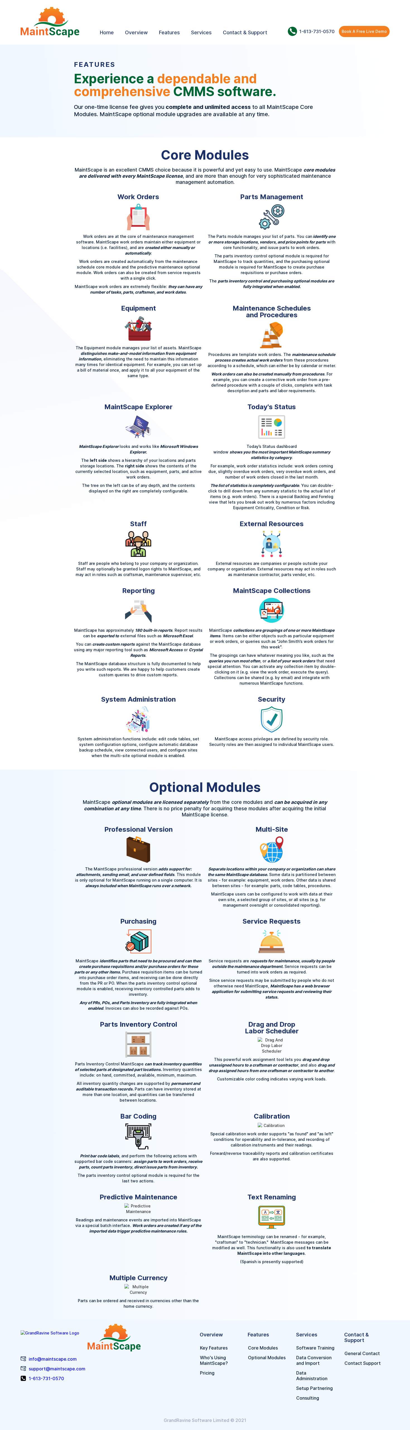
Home (107, 32)
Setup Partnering (314, 1388)
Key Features (214, 1348)
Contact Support (362, 1363)
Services (201, 32)
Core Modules (263, 1348)
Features (169, 32)
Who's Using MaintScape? (214, 1360)
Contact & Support (245, 32)
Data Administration (311, 1375)
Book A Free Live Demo (364, 31)
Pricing (207, 1373)
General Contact (362, 1353)
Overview (136, 32)
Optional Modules (267, 1357)
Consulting (307, 1398)
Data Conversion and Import (314, 1360)
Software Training (315, 1348)
